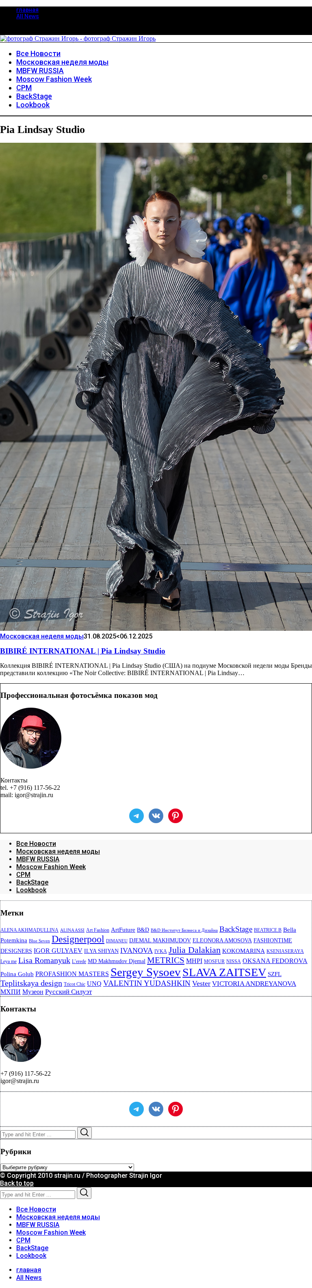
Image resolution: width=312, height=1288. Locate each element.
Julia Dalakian (195, 950)
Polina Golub (17, 974)
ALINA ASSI (72, 930)
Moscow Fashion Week (51, 867)
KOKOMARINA (243, 951)
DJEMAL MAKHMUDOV (160, 940)
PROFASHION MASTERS (72, 973)
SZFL (275, 974)
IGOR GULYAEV (58, 950)
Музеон (32, 991)
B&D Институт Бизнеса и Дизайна (184, 930)
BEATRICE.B (268, 930)
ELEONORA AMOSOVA (222, 940)
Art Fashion (97, 930)
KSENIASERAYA (285, 951)
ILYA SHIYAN (101, 951)
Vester (201, 983)
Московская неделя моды (42, 636)
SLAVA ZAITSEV (224, 972)
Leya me (8, 961)
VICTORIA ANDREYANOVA (254, 983)
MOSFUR (214, 961)
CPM (23, 874)
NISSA (233, 961)
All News (27, 16)
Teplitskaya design (31, 983)
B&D (143, 930)
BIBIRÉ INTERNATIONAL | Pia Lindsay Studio (82, 651)
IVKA (160, 951)
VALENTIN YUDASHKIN (147, 983)
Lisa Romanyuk (44, 960)
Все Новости (36, 844)
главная (27, 10)
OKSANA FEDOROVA (275, 960)
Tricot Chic (74, 984)
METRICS (165, 960)
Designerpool (78, 939)
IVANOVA (136, 950)
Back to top (17, 1183)
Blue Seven (39, 941)
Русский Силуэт (68, 992)
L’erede (79, 961)
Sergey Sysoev (145, 972)
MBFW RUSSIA (37, 859)
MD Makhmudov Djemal (116, 961)
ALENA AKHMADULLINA (29, 930)
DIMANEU (117, 941)
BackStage (32, 882)
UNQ (94, 983)
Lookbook (31, 890)
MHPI (194, 960)
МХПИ (10, 991)
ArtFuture (123, 929)
